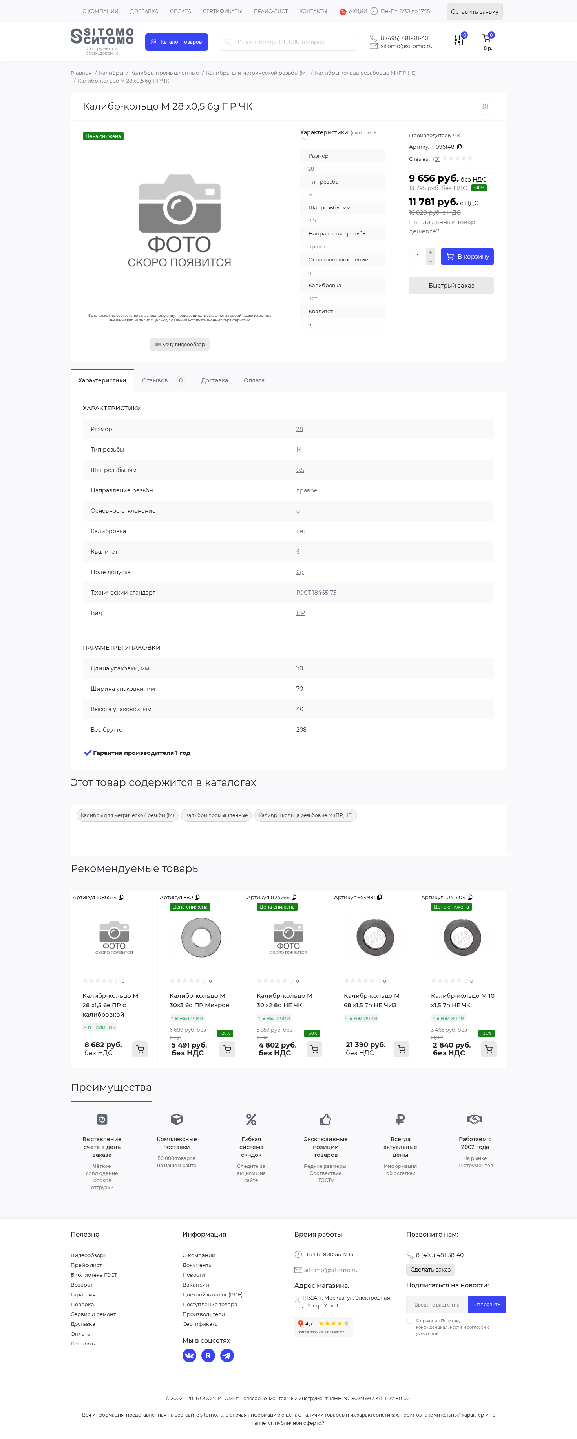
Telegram (228, 1356)
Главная (81, 73)
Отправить (487, 1304)
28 (311, 168)
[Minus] (430, 261)
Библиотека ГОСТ (94, 1275)
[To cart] (140, 1049)
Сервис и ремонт (93, 1314)
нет (312, 298)
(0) (436, 159)
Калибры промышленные (164, 73)
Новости (194, 1275)
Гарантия (83, 1294)
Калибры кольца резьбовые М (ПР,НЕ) (366, 73)
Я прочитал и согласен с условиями (452, 1327)
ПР (300, 613)
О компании (100, 11)
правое (318, 246)
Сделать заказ (431, 1269)
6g (300, 572)
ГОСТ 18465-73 (316, 592)
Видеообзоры (89, 1255)
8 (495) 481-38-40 (404, 38)
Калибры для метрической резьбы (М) (257, 73)
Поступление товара (210, 1304)
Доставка (144, 11)
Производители (204, 1314)
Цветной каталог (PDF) (213, 1294)
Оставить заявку (474, 11)
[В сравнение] (485, 106)
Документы (197, 1265)
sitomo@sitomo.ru (407, 46)
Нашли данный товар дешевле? (442, 226)
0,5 (312, 220)
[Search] (228, 42)
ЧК (456, 135)
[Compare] (146, 903)
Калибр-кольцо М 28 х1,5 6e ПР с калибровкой (110, 1005)
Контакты (313, 11)
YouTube (209, 1356)
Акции (358, 11)
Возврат (82, 1284)
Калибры (111, 73)
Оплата (180, 11)
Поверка (82, 1304)
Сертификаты (222, 11)
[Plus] (430, 252)
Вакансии (196, 1284)
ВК (190, 1356)
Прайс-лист (271, 11)
